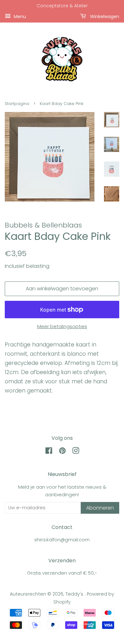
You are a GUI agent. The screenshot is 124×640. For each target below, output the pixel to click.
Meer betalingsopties (62, 326)
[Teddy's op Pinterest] (62, 452)
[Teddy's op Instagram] (75, 452)
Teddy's (75, 594)
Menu (19, 16)
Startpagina (17, 103)
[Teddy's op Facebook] (48, 452)
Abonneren (100, 507)
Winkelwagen (104, 16)
